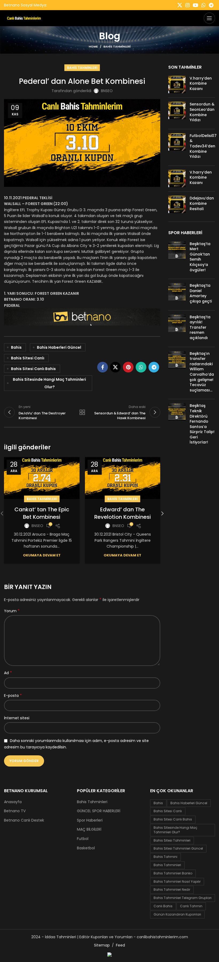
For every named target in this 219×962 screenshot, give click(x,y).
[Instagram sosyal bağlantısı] (187, 5)
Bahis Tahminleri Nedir (172, 889)
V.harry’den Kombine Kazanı (201, 83)
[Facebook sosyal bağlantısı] (102, 367)
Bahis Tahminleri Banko (173, 873)
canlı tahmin (191, 906)
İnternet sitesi (16, 718)
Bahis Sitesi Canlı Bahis (33, 368)
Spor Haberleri (90, 820)
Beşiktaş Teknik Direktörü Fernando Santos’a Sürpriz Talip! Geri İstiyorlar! (202, 424)
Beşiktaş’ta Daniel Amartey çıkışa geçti (201, 293)
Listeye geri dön (82, 412)
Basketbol (86, 848)
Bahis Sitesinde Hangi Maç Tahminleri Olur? (49, 383)
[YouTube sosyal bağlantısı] (195, 5)
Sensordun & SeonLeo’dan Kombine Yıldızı (202, 112)
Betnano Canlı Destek (24, 820)
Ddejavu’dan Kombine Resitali (202, 203)
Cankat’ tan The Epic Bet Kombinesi (41, 513)
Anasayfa (13, 801)
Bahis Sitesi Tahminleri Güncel (178, 848)
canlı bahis (163, 906)
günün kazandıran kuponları (177, 914)
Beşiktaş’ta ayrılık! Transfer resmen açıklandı (200, 327)
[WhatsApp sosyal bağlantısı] (203, 5)
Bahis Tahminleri (117, 46)
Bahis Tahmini (165, 856)
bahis (16, 347)
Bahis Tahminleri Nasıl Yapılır (177, 881)
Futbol (82, 838)
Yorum (12, 611)
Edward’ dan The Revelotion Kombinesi (122, 513)
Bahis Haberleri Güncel (59, 347)
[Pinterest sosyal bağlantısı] (128, 367)
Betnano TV (15, 811)
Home (93, 46)
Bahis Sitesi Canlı (27, 358)
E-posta (13, 695)
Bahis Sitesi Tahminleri (172, 840)
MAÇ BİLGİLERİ (89, 829)
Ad (8, 673)
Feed (120, 945)
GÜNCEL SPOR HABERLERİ (98, 811)
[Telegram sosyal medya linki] (211, 5)
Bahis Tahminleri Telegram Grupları (183, 898)
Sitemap (102, 945)
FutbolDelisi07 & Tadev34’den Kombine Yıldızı (203, 146)
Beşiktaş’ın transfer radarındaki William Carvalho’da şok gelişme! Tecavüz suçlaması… (202, 372)
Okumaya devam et (42, 555)
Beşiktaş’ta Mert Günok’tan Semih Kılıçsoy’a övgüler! (200, 257)
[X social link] (180, 5)
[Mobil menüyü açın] (209, 18)
